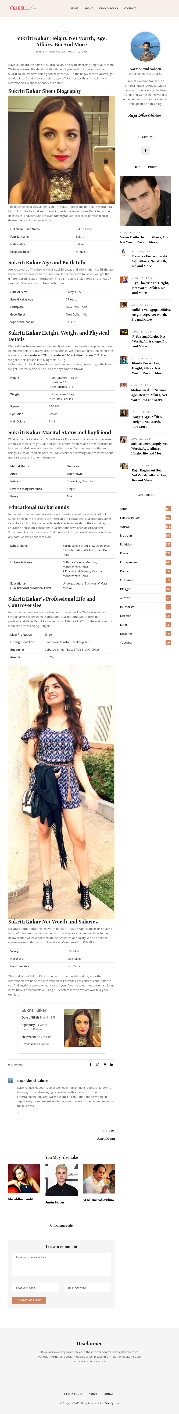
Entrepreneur (129, 562)
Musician (61, 31)
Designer (126, 634)
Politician (126, 544)
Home (74, 8)
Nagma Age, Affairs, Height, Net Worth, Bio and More (149, 422)
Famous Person (130, 518)
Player (124, 553)
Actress (125, 526)
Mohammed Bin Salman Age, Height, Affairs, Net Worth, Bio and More (149, 395)
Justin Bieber (55, 1202)
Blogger (125, 589)
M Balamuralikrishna (98, 1200)
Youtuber (126, 643)
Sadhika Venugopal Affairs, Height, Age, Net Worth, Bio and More (151, 314)
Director (125, 616)
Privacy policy (73, 1393)
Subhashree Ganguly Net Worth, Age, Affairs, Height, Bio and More (149, 448)
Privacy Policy (108, 8)
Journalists (127, 607)
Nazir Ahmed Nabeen (32, 1081)
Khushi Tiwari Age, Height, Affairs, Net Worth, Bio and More (147, 368)
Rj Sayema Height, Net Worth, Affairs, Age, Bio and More (149, 341)
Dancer (125, 571)
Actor (123, 509)
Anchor (125, 598)
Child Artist (127, 580)
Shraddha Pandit (20, 1199)
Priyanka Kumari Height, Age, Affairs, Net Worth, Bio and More (150, 261)
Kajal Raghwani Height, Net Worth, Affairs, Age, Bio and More (149, 475)
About (88, 8)
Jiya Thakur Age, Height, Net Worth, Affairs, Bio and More (150, 288)
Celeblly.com (112, 1403)
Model (124, 625)
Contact (130, 8)
